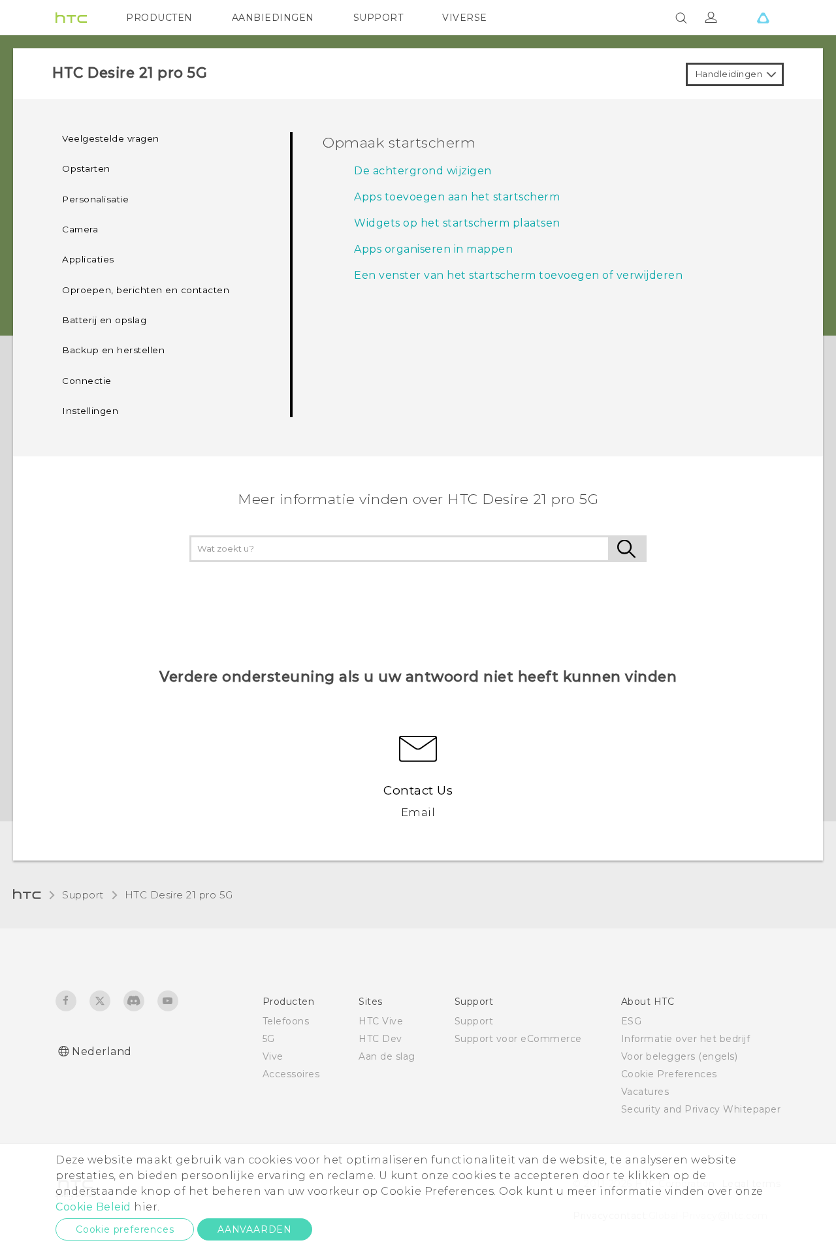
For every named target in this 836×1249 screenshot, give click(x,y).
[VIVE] (763, 18)
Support (83, 895)
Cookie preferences (125, 1229)
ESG (631, 1021)
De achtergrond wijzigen (423, 171)
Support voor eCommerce (518, 1039)
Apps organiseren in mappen (433, 249)
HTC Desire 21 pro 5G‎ (179, 895)
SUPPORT (378, 18)
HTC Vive (381, 1021)
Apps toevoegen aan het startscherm (457, 197)
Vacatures (645, 1092)
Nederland (102, 1051)
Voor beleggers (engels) (679, 1056)
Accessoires (291, 1074)
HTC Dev (380, 1039)
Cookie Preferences (669, 1074)
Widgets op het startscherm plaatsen (457, 223)
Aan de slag (387, 1056)
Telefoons (286, 1021)
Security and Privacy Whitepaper (701, 1109)
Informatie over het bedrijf (685, 1039)
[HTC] (71, 17)
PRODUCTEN (159, 18)
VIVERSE (464, 18)
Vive (273, 1056)
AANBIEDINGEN (273, 18)
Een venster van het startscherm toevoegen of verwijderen (518, 275)
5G (269, 1039)
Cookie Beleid (93, 1207)
